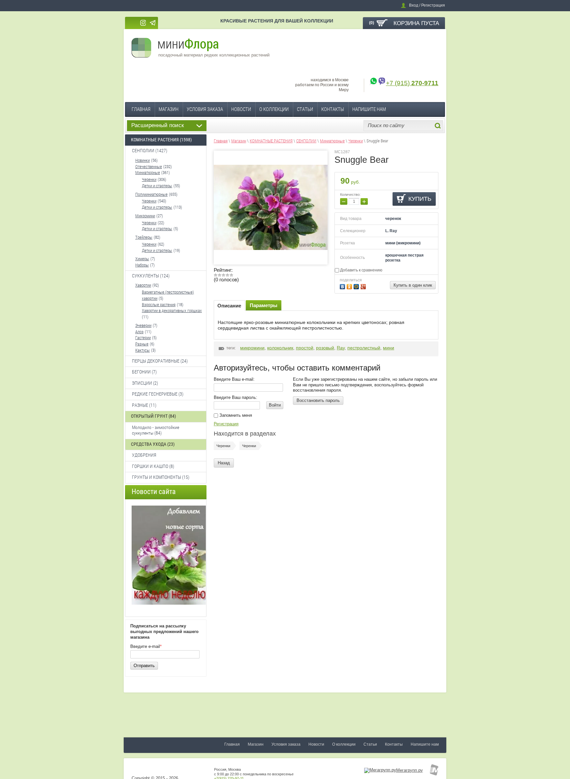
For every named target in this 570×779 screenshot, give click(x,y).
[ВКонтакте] (343, 285)
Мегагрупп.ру (409, 770)
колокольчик (280, 347)
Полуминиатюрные (151, 194)
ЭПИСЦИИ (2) (145, 383)
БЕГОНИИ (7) (144, 371)
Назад (224, 462)
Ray (341, 347)
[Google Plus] (364, 285)
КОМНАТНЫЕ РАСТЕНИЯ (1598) (161, 139)
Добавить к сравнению (360, 270)
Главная (141, 109)
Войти (275, 405)
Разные (141, 343)
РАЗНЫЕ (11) (144, 405)
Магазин (168, 109)
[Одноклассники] (350, 285)
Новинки (142, 160)
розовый (325, 347)
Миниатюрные (147, 172)
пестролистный (363, 347)
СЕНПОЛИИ (306, 140)
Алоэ (139, 331)
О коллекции (274, 109)
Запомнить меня (235, 415)
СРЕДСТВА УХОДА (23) (152, 444)
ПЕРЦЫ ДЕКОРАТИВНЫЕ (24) (160, 361)
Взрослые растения (158, 304)
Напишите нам (369, 109)
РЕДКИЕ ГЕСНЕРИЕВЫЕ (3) (157, 394)
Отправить (144, 665)
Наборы (142, 265)
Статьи (305, 109)
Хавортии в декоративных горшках (172, 310)
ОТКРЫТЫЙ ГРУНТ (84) (153, 416)
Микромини (145, 215)
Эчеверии (143, 325)
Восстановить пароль (318, 400)
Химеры (142, 258)
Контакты (332, 109)
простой (304, 347)
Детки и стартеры (157, 185)
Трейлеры (143, 237)
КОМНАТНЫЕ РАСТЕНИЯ (271, 140)
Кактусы (142, 350)
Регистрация (226, 423)
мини (388, 347)
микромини (252, 347)
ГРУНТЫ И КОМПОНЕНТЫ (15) (160, 477)
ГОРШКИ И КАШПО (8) (153, 466)
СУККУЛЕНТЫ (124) (151, 275)
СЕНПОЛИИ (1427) (149, 150)
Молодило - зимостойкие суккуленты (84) (155, 430)
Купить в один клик (413, 285)
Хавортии (143, 285)
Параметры (263, 305)
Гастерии (143, 337)
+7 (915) (412, 83)
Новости (241, 109)
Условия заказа (205, 109)
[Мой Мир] (357, 285)
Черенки (149, 179)
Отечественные (148, 166)
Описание (229, 305)
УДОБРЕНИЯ (144, 455)
